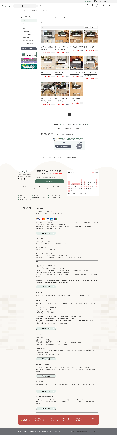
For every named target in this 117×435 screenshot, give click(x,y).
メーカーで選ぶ (42, 10)
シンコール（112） (27, 34)
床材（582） (24, 20)
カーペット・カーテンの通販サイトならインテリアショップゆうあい (85, 431)
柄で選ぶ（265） (26, 37)
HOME (20, 10)
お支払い (21, 195)
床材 (25, 10)
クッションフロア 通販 (32, 10)
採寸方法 (25, 186)
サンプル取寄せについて (55, 197)
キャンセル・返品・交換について (57, 195)
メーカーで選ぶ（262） (28, 43)
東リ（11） (25, 28)
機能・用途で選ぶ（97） (28, 40)
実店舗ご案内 (72, 157)
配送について (36, 195)
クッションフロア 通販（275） (26, 24)
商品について (22, 197)
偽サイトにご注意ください (25, 199)
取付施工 (41, 186)
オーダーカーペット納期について (40, 197)
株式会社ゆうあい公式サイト (25, 176)
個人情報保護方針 (56, 431)
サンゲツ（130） (26, 31)
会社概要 (44, 431)
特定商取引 (49, 431)
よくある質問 (31, 431)
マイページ (24, 431)
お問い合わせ (49, 181)
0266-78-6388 (47, 173)
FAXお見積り (56, 186)
